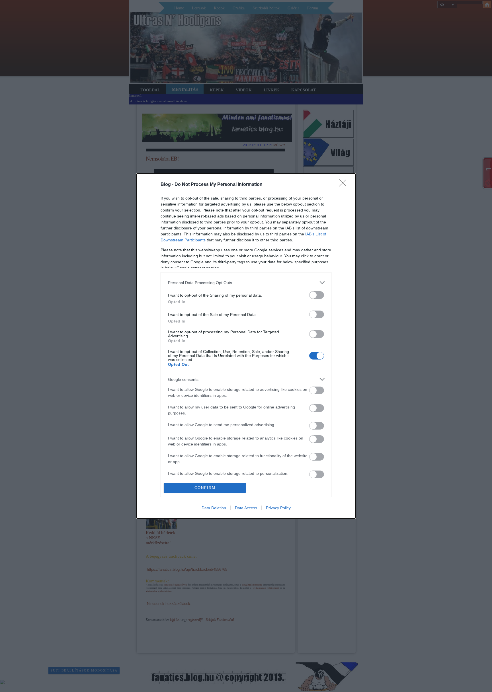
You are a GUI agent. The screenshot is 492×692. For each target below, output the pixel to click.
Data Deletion (214, 508)
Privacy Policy (278, 508)
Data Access (246, 508)
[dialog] (246, 346)
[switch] (316, 295)
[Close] (344, 184)
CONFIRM (205, 488)
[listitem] (246, 283)
